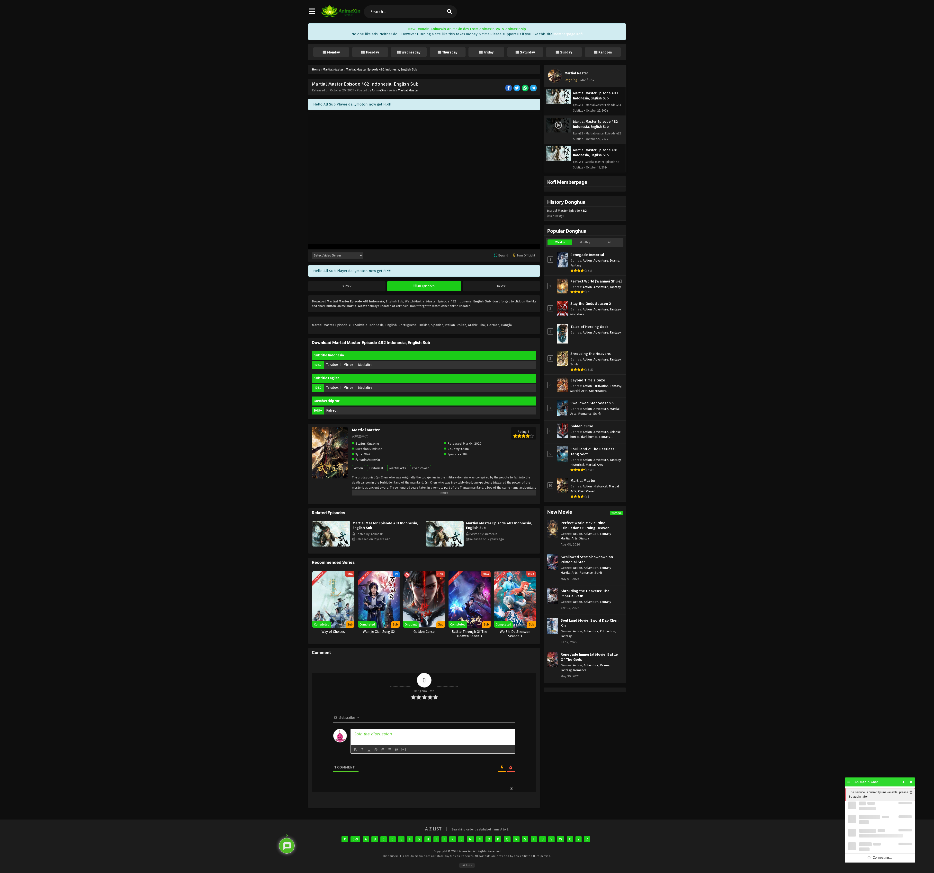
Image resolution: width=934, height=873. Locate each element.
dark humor (589, 437)
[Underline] (369, 750)
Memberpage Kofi (568, 34)
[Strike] (375, 750)
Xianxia (584, 538)
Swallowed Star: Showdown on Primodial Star (587, 559)
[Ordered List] (382, 750)
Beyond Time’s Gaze (587, 380)
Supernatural (598, 391)
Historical (376, 468)
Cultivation (601, 386)
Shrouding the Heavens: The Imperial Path (585, 593)
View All (616, 512)
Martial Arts (397, 468)
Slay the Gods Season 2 (590, 303)
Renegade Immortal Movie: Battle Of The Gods (589, 657)
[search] (449, 11)
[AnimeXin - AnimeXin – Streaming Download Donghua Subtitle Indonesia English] (340, 16)
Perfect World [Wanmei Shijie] (596, 281)
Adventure (600, 260)
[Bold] (355, 750)
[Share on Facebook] (509, 88)
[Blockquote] (396, 750)
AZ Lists (467, 865)
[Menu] (849, 781)
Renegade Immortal (587, 255)
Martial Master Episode (567, 213)
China (465, 449)
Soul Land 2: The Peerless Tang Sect (592, 451)
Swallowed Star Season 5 (592, 403)
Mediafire (365, 365)
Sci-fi (574, 364)
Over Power (420, 468)
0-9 (355, 839)
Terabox (332, 365)
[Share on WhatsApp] (525, 88)
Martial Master (408, 90)
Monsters (577, 314)
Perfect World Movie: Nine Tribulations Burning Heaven (585, 525)
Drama (614, 260)
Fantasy (575, 265)
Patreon (332, 410)
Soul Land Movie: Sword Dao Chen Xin (590, 623)
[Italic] (362, 750)
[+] (403, 749)
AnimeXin (379, 90)
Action (358, 468)
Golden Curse (581, 426)
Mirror (348, 365)
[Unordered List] (389, 750)
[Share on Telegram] (534, 88)
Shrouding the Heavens (590, 354)
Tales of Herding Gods (589, 327)
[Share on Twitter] (517, 88)
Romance (585, 413)
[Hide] (911, 781)
